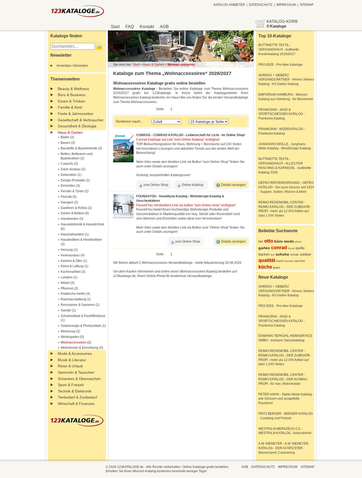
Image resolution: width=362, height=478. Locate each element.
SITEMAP (307, 5)
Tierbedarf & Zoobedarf (77, 397)
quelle (299, 248)
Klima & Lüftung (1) (74, 266)
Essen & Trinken (71, 101)
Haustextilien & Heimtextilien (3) (81, 242)
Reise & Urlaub (70, 366)
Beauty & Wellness (73, 89)
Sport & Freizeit (71, 385)
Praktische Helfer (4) (75, 294)
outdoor (305, 254)
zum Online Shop (155, 185)
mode (289, 241)
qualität (266, 260)
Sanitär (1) (68, 310)
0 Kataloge (276, 26)
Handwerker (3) (72, 219)
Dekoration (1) (71, 175)
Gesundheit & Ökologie (77, 126)
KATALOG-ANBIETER (229, 5)
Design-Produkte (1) (75, 180)
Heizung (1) (69, 250)
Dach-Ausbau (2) (73, 169)
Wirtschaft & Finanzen (76, 403)
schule (294, 254)
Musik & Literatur (72, 360)
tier (260, 241)
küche (265, 267)
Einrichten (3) (70, 185)
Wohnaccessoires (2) (76, 342)
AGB (164, 26)
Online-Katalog (192, 185)
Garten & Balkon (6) (75, 213)
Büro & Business (71, 95)
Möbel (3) (67, 283)
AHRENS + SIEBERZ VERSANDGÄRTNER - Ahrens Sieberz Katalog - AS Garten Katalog (286, 79)
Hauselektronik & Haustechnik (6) (82, 226)
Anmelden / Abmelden (72, 66)
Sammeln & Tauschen (76, 372)
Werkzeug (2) (70, 331)
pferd (298, 241)
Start (115, 26)
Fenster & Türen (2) (75, 191)
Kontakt (147, 26)
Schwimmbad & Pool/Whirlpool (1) (83, 318)
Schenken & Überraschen (79, 379)
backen (264, 254)
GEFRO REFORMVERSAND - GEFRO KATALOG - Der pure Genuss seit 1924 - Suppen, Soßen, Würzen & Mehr (286, 187)
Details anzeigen (233, 185)
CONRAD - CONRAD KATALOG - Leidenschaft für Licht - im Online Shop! (190, 135)
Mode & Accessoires (75, 353)
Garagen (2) (69, 202)
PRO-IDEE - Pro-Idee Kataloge (280, 64)
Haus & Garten (70, 132)
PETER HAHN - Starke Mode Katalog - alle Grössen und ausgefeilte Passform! (286, 398)
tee (273, 254)
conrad (279, 247)
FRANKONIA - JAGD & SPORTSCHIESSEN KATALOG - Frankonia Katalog (281, 114)
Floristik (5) (69, 197)
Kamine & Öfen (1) (74, 261)
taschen (300, 260)
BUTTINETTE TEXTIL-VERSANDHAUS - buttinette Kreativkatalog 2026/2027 (278, 49)
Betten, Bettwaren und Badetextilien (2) (76, 156)
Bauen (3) (68, 143)
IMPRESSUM (286, 5)
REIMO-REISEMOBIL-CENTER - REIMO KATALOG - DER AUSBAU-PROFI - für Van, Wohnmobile (283, 379)
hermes (289, 261)
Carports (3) (69, 164)
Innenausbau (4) (73, 255)
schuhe (282, 254)
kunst (280, 260)
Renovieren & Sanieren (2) (80, 305)
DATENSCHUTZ (260, 5)
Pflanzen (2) (69, 288)
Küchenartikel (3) (73, 272)
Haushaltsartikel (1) (75, 234)
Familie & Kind (70, 107)
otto (268, 241)
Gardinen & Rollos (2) (76, 208)
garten (264, 248)
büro (278, 241)
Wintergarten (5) (72, 337)
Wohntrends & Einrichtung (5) (82, 348)
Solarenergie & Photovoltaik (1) (83, 326)
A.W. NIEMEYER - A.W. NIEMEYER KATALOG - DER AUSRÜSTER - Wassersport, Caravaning (283, 448)
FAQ (129, 26)
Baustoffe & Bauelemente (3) (81, 148)
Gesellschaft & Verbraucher (81, 120)
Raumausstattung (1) (76, 299)
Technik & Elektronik (74, 391)
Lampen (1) (69, 277)
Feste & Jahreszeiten (75, 113)
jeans (276, 267)
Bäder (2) (67, 137)
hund (291, 248)
